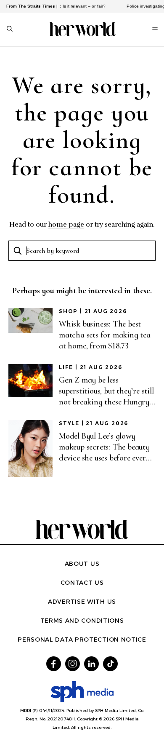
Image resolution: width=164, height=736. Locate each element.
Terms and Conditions (82, 620)
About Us (82, 563)
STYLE (69, 423)
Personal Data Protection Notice (82, 639)
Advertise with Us (82, 601)
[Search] (9, 29)
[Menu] (155, 29)
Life (66, 367)
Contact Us (82, 582)
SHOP (68, 311)
